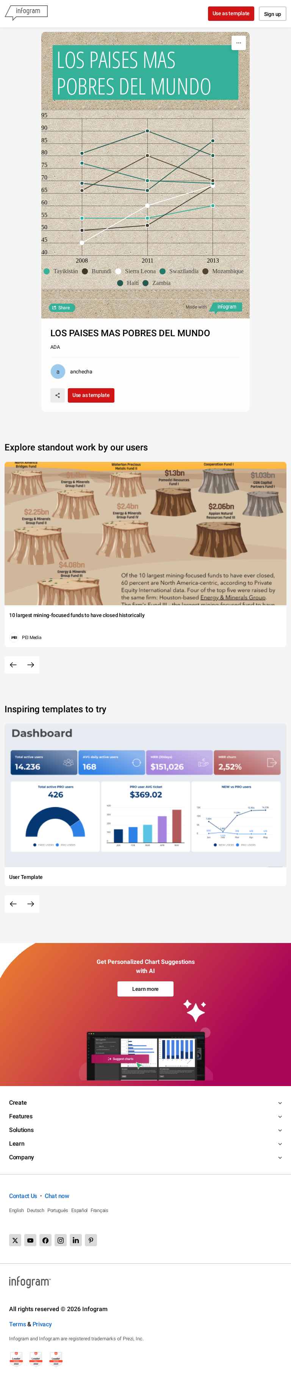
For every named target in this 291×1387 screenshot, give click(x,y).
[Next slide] (30, 665)
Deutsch (35, 1210)
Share (64, 307)
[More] (239, 43)
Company (21, 1157)
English (16, 1210)
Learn (17, 1143)
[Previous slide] (13, 665)
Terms (17, 1324)
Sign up (272, 14)
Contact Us (23, 1196)
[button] (63, 271)
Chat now (57, 1196)
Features (21, 1116)
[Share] (57, 395)
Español (79, 1210)
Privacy (42, 1324)
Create (18, 1102)
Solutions (21, 1130)
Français (99, 1210)
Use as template (231, 13)
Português (57, 1210)
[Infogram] (26, 13)
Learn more (145, 989)
